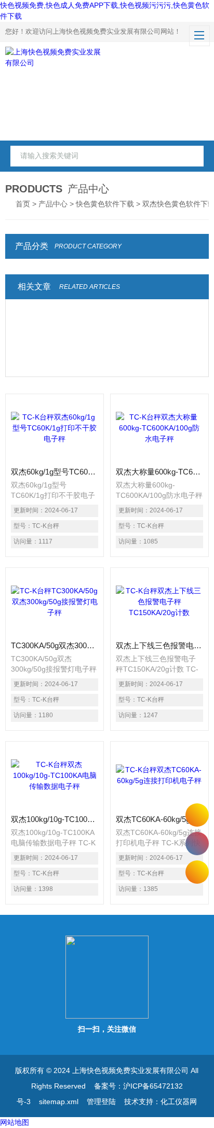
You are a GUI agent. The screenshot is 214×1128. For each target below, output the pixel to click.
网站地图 (14, 1122)
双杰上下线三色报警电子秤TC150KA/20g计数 (159, 645)
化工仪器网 (178, 1101)
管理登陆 (101, 1101)
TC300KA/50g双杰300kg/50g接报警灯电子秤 (54, 645)
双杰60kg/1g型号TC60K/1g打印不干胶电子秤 (54, 471)
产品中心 (53, 204)
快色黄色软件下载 (105, 204)
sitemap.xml (58, 1101)
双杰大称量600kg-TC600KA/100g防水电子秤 (159, 471)
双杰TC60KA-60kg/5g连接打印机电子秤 (159, 819)
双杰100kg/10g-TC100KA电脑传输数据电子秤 (54, 819)
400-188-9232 (197, 843)
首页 (23, 204)
